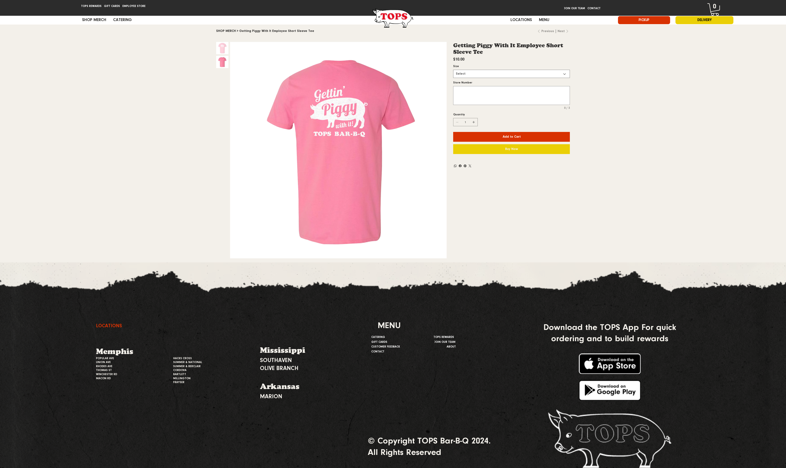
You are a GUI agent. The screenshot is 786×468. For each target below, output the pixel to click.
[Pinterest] (465, 166)
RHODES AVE (104, 366)
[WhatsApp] (455, 166)
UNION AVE (103, 362)
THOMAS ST (104, 370)
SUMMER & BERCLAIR (187, 366)
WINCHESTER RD (106, 374)
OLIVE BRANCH (279, 368)
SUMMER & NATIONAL (187, 362)
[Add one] (474, 122)
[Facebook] (460, 166)
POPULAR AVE (105, 358)
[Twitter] (470, 166)
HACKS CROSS (182, 358)
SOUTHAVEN (276, 360)
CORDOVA (179, 370)
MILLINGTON (182, 378)
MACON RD (103, 378)
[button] (714, 9)
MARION (271, 397)
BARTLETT (179, 374)
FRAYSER (178, 382)
